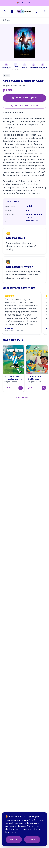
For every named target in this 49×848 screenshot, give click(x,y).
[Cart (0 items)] (37, 11)
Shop (7, 20)
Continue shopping (26, 397)
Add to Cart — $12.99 (26, 98)
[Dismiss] (44, 839)
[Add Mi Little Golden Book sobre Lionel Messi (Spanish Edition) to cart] (20, 388)
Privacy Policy (30, 829)
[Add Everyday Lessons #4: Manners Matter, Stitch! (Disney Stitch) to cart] (44, 388)
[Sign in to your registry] (44, 11)
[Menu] (12, 12)
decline (8, 829)
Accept (32, 839)
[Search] (5, 11)
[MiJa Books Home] (24, 11)
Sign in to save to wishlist (26, 105)
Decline (13, 839)
